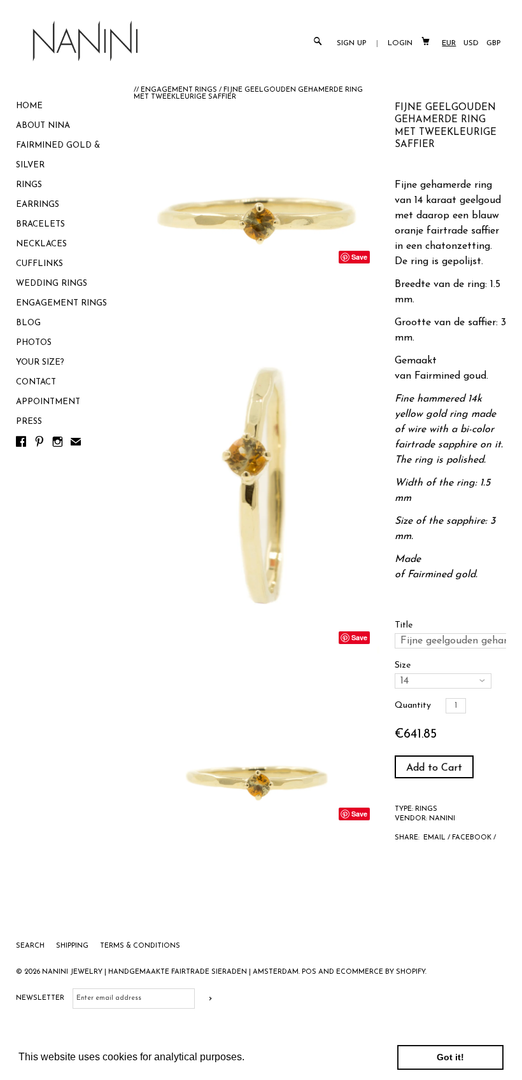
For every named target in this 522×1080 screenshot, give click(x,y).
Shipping (73, 946)
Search (31, 946)
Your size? (40, 362)
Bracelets (40, 224)
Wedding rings (51, 283)
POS (309, 972)
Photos (34, 343)
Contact (36, 382)
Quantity (413, 705)
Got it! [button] (450, 1057)
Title (404, 625)
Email (434, 837)
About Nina (43, 126)
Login (400, 43)
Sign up (352, 43)
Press (29, 421)
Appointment (48, 402)
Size (403, 665)
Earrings (37, 204)
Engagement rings (61, 303)
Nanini (442, 818)
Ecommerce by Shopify (380, 972)
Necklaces (41, 244)
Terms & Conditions (140, 946)
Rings (29, 185)
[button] (249, 1058)
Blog (28, 323)
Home (29, 106)
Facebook (471, 837)
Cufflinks (39, 264)
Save (359, 257)
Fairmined (437, 376)
